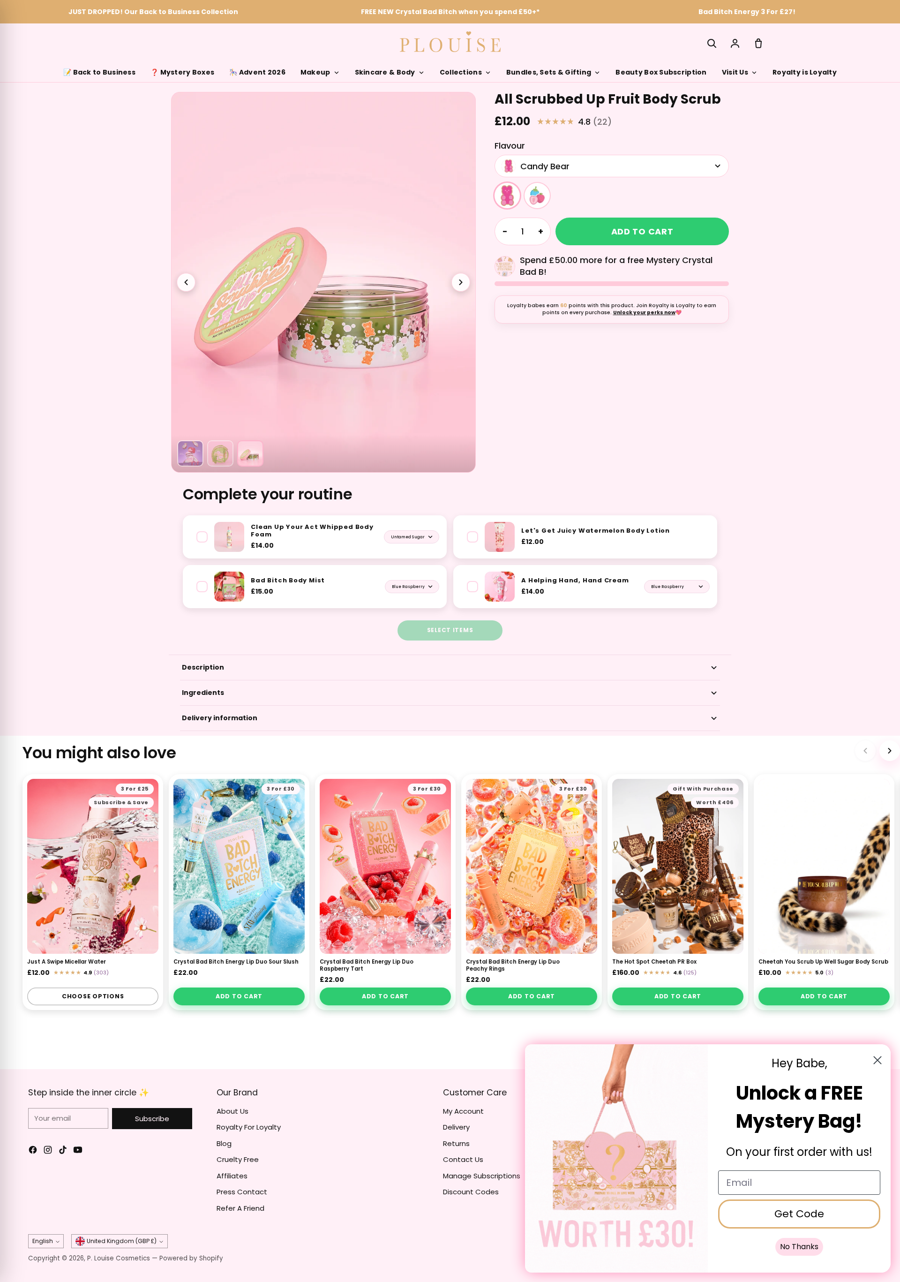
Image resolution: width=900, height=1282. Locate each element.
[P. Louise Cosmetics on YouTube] (77, 1151)
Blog (224, 1143)
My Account (463, 1111)
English (42, 1241)
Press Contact (242, 1192)
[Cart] (758, 43)
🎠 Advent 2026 (257, 72)
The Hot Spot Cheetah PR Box (654, 962)
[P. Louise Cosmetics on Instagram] (47, 1151)
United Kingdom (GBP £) (122, 1241)
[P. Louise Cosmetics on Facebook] (32, 1151)
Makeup (315, 72)
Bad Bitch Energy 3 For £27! (746, 11)
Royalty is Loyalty (804, 72)
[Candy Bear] (507, 195)
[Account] (735, 43)
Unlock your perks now (644, 312)
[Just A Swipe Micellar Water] (92, 866)
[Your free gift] (505, 266)
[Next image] (460, 282)
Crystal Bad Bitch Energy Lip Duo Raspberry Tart (366, 965)
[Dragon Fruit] (537, 195)
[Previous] (865, 750)
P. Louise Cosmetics (118, 1258)
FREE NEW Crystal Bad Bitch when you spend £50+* (450, 11)
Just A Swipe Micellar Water (66, 962)
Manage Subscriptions (481, 1176)
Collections (461, 72)
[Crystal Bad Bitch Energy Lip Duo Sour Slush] (239, 866)
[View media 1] (190, 453)
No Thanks (799, 1246)
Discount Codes (471, 1192)
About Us (232, 1111)
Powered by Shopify (191, 1258)
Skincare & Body (385, 72)
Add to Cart (239, 996)
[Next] (889, 750)
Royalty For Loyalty (249, 1127)
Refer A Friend (240, 1208)
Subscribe (152, 1119)
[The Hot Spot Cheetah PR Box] (677, 866)
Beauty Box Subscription (660, 72)
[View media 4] (220, 453)
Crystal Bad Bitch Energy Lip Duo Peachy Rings (513, 965)
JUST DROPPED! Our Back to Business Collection (153, 11)
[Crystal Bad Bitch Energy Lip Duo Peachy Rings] (531, 866)
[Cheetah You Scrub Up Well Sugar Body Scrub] (824, 866)
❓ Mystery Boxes (182, 72)
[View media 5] (250, 453)
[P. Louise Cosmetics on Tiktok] (62, 1151)
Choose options (93, 996)
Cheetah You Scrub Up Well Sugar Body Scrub (823, 962)
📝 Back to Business (99, 72)
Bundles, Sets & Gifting (548, 72)
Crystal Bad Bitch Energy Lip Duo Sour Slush (236, 962)
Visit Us (735, 72)
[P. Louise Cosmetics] (450, 41)
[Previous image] (186, 282)
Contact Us (463, 1159)
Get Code (799, 1214)
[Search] (711, 43)
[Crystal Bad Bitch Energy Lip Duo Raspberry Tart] (385, 866)
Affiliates (232, 1176)
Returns (456, 1143)
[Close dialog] (877, 1060)
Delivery (456, 1127)
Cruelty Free (238, 1159)
